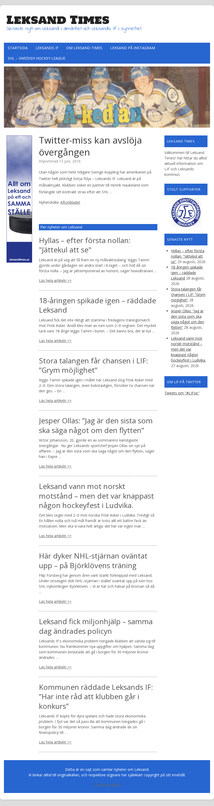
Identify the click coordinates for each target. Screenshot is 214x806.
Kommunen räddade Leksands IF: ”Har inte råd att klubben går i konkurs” (96, 696)
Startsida (18, 47)
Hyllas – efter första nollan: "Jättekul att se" (84, 245)
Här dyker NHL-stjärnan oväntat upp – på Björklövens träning (93, 560)
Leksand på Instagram (132, 47)
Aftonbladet (70, 202)
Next (206, 96)
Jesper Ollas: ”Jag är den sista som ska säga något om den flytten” (96, 425)
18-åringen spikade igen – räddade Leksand (97, 305)
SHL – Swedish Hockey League (36, 58)
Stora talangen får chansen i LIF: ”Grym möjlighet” (93, 365)
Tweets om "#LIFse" (181, 392)
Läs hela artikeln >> (55, 280)
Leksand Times (58, 19)
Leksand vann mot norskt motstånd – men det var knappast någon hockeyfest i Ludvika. (96, 495)
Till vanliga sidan (107, 784)
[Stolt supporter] (185, 212)
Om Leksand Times (84, 47)
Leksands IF (46, 47)
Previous (8, 96)
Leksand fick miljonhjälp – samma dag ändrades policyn (96, 626)
